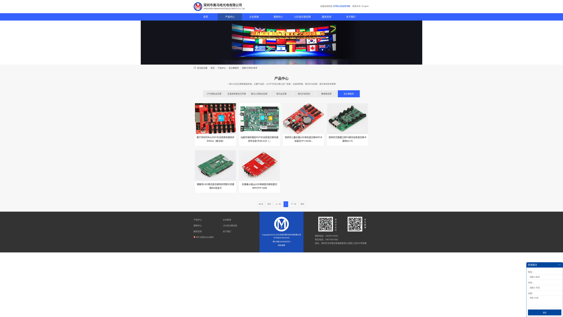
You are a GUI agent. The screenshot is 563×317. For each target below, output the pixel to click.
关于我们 (351, 17)
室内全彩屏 (281, 94)
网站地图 (281, 245)
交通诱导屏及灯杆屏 (236, 94)
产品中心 (230, 17)
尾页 (302, 204)
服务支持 (326, 17)
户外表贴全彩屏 (214, 94)
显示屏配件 (234, 68)
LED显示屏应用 (302, 17)
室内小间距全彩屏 (259, 94)
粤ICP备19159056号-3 (282, 242)
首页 (205, 17)
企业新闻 (254, 17)
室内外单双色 (304, 94)
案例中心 (278, 17)
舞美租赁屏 (326, 94)
